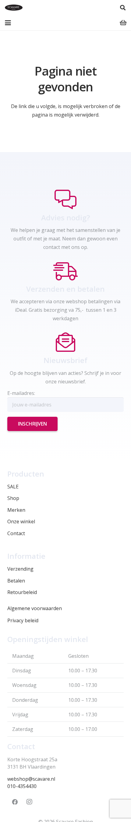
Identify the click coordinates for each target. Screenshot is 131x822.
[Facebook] (14, 802)
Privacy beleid (22, 620)
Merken (16, 510)
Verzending (20, 569)
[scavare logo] (14, 8)
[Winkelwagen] (123, 22)
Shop (13, 498)
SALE (13, 486)
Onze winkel (21, 521)
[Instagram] (29, 802)
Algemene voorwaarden (34, 608)
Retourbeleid (22, 592)
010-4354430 (22, 786)
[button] (123, 7)
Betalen (16, 580)
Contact (16, 533)
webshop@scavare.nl (31, 779)
